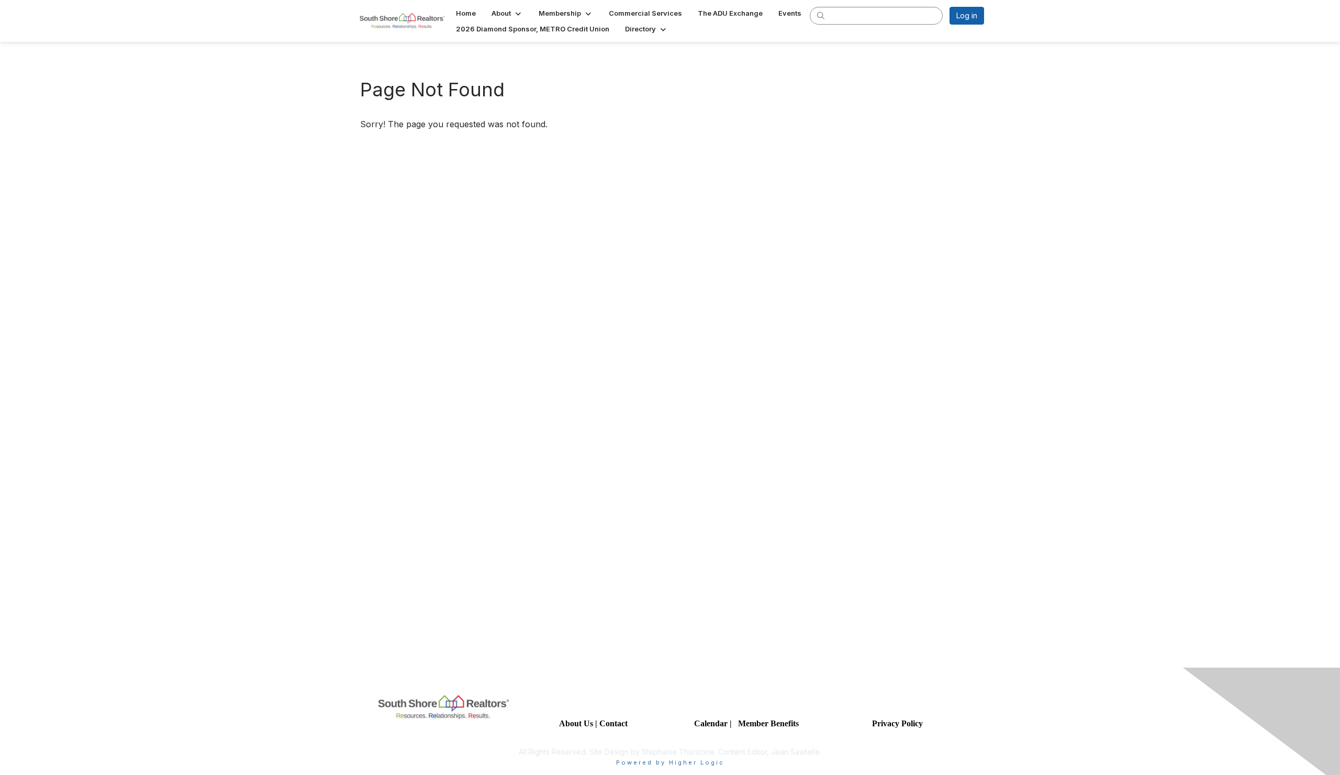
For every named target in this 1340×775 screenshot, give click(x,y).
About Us (576, 723)
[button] (507, 13)
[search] (821, 15)
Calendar (712, 723)
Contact (614, 723)
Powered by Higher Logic (670, 762)
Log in (966, 15)
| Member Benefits (764, 723)
